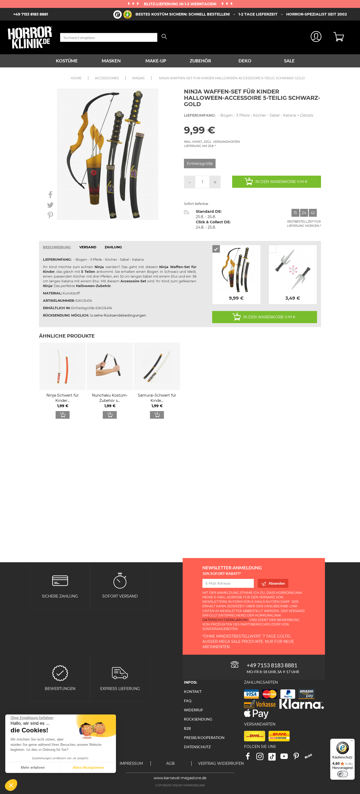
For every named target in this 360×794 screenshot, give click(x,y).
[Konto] (316, 37)
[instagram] (262, 758)
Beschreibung (57, 247)
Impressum (131, 763)
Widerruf (193, 710)
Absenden (277, 583)
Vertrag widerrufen (221, 763)
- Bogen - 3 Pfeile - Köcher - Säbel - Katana (248, 115)
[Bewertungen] (60, 672)
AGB (170, 763)
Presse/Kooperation (204, 737)
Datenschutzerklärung (225, 620)
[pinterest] (299, 758)
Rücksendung (198, 719)
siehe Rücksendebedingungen (120, 315)
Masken (111, 60)
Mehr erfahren (33, 767)
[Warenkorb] (342, 37)
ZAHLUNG (113, 247)
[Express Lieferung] (120, 672)
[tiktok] (274, 758)
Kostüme (67, 60)
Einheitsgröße (200, 163)
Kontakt (193, 691)
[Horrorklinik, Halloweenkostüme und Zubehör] (30, 37)
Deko (245, 60)
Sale (289, 60)
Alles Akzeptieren (88, 767)
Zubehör (200, 60)
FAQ (187, 700)
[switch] (342, 774)
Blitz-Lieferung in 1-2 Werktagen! (180, 4)
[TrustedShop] (122, 14)
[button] (11, 785)
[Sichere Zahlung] (60, 580)
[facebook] (250, 758)
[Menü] (351, 742)
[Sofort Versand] (120, 580)
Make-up (155, 60)
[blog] (310, 758)
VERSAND (87, 247)
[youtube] (286, 758)
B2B (187, 728)
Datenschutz (197, 746)
